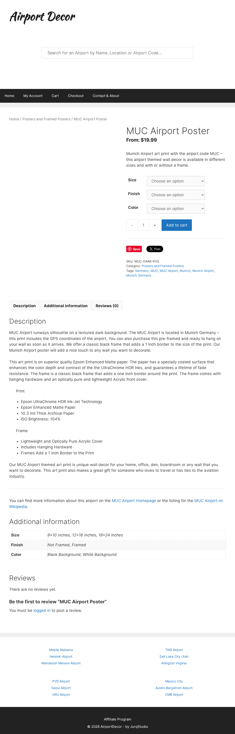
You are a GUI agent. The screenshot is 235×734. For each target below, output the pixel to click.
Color (133, 207)
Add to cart (176, 225)
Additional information (66, 306)
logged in (42, 610)
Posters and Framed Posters (46, 119)
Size (132, 180)
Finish (134, 193)
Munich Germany (138, 275)
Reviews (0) (107, 306)
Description (24, 306)
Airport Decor (41, 16)
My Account (32, 96)
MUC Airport (169, 271)
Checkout (76, 96)
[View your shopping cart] (229, 96)
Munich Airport (203, 271)
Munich (185, 271)
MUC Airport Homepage (134, 500)
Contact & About (106, 96)
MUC (154, 271)
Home (9, 96)
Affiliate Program (117, 719)
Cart (55, 96)
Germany (142, 271)
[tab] (24, 306)
